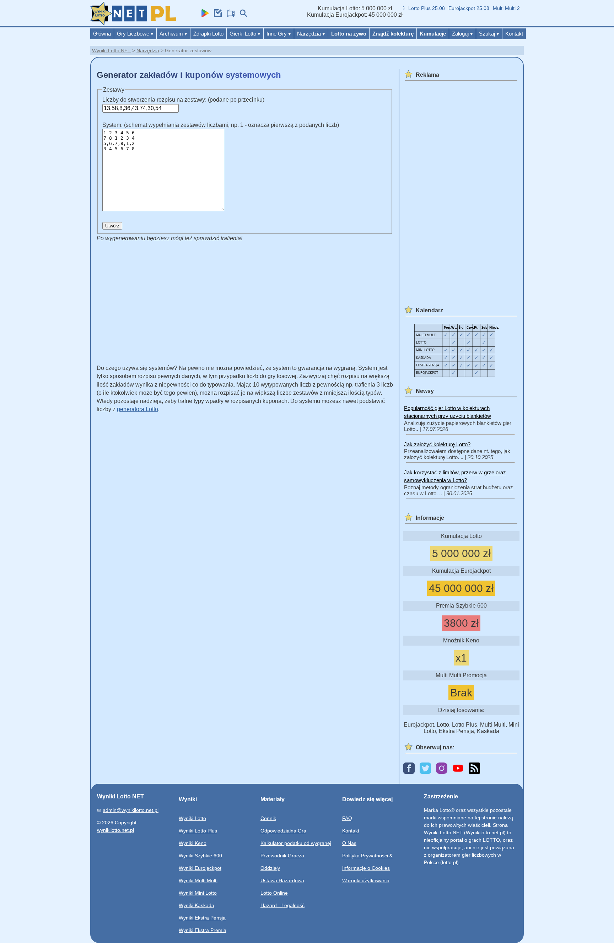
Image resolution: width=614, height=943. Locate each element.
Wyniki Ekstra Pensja (202, 918)
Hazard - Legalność (282, 905)
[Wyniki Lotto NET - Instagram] (441, 769)
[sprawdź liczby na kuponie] (216, 15)
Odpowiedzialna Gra (283, 831)
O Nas (349, 843)
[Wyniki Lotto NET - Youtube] (458, 769)
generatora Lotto (137, 409)
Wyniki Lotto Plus (198, 831)
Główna (102, 34)
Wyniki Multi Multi (198, 880)
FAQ (347, 818)
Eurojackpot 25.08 (460, 8)
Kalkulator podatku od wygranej (295, 843)
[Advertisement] (230, 300)
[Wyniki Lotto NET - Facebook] (409, 769)
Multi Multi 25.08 (502, 8)
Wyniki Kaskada (196, 905)
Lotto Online (274, 893)
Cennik (268, 818)
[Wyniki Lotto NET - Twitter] (425, 769)
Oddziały (270, 868)
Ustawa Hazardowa (282, 880)
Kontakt (514, 34)
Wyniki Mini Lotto (198, 893)
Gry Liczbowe (135, 34)
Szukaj (489, 34)
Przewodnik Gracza (282, 855)
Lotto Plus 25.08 (417, 8)
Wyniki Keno (192, 843)
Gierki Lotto (245, 34)
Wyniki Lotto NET (111, 50)
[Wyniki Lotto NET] (133, 24)
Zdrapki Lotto (208, 34)
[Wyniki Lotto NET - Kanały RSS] (474, 769)
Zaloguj (462, 34)
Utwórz (112, 225)
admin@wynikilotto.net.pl (130, 810)
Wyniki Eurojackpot (200, 868)
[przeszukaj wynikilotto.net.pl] (241, 15)
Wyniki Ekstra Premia (202, 930)
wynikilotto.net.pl (115, 830)
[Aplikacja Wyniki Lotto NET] (203, 15)
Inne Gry (278, 34)
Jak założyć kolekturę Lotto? (437, 444)
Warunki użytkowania (365, 880)
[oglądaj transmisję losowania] (229, 15)
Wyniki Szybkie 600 (200, 855)
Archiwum (173, 34)
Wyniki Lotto (192, 818)
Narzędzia (311, 34)
